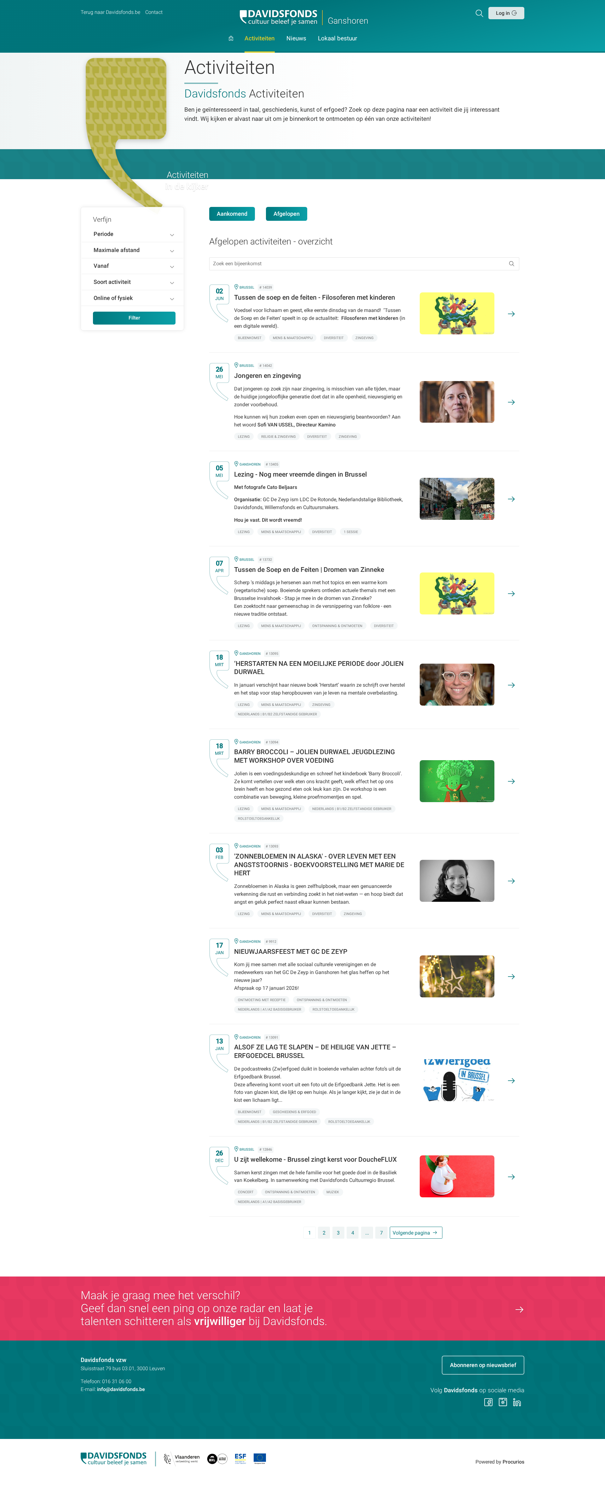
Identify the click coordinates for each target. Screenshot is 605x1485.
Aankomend (232, 213)
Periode (103, 234)
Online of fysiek (113, 298)
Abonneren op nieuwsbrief (483, 1365)
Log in (503, 13)
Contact (154, 12)
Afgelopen (287, 213)
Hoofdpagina (230, 44)
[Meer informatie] (359, 313)
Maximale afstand (117, 250)
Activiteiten (260, 39)
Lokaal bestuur (337, 39)
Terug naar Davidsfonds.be (110, 12)
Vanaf (101, 265)
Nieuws (296, 39)
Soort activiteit (112, 282)
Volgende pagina (411, 1233)
